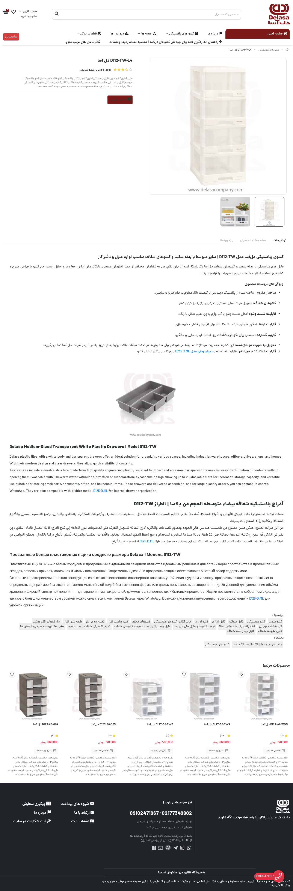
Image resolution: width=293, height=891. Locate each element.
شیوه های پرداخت (75, 804)
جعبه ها (147, 33)
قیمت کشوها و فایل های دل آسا (194, 626)
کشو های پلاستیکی (182, 33)
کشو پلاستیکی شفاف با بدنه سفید (89, 626)
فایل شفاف (236, 621)
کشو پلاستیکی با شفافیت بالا (237, 626)
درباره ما (213, 33)
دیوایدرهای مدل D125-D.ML (194, 351)
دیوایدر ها (117, 33)
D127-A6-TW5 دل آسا (274, 725)
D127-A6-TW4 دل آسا (217, 725)
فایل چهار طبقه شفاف (240, 631)
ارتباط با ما (82, 813)
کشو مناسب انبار (118, 621)
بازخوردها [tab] (226, 240)
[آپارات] (168, 848)
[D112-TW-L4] (253, 806)
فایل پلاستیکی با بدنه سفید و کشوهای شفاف (142, 626)
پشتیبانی (11, 36)
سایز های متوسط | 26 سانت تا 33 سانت (257, 644)
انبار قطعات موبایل (270, 626)
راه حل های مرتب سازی (81, 42)
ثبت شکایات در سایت (30, 821)
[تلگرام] (175, 848)
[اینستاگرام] (182, 848)
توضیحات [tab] (279, 240)
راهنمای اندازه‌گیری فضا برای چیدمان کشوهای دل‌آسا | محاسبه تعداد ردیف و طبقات (164, 42)
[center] (56, 14)
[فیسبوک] (154, 848)
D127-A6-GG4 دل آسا (45, 725)
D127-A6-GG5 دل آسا (103, 725)
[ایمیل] (160, 848)
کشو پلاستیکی (256, 621)
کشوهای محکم (141, 621)
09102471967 (144, 814)
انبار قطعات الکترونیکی (46, 621)
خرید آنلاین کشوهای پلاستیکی (173, 621)
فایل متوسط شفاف (270, 631)
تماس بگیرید (118, 99)
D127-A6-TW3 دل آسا (160, 725)
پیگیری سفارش (34, 804)
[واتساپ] (189, 848)
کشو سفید (275, 621)
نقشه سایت (80, 821)
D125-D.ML (100, 491)
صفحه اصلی (275, 34)
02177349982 (177, 814)
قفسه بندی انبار (95, 621)
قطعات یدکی (89, 33)
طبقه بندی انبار (73, 621)
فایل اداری (218, 621)
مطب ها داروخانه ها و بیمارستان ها (42, 626)
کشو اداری (201, 621)
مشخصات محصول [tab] (253, 240)
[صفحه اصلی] (287, 50)
